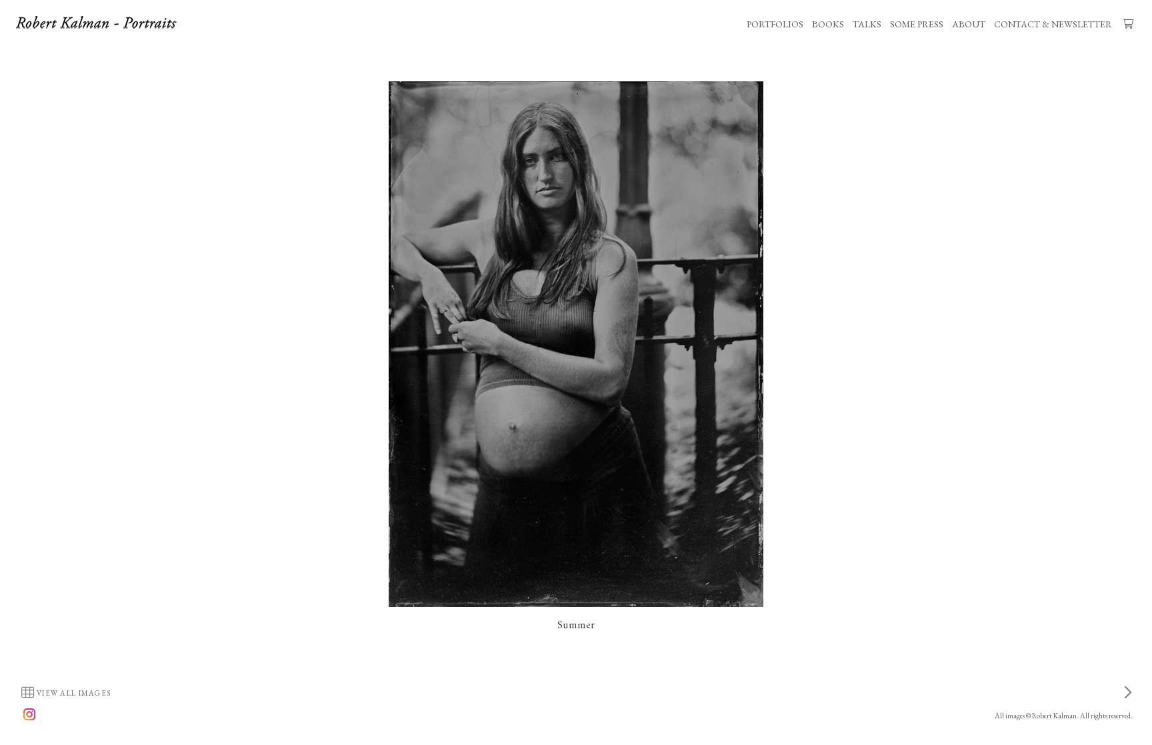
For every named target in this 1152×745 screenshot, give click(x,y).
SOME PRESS (916, 24)
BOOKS (828, 24)
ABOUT (968, 24)
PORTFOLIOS (775, 24)
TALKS (867, 24)
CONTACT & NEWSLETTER (1053, 24)
